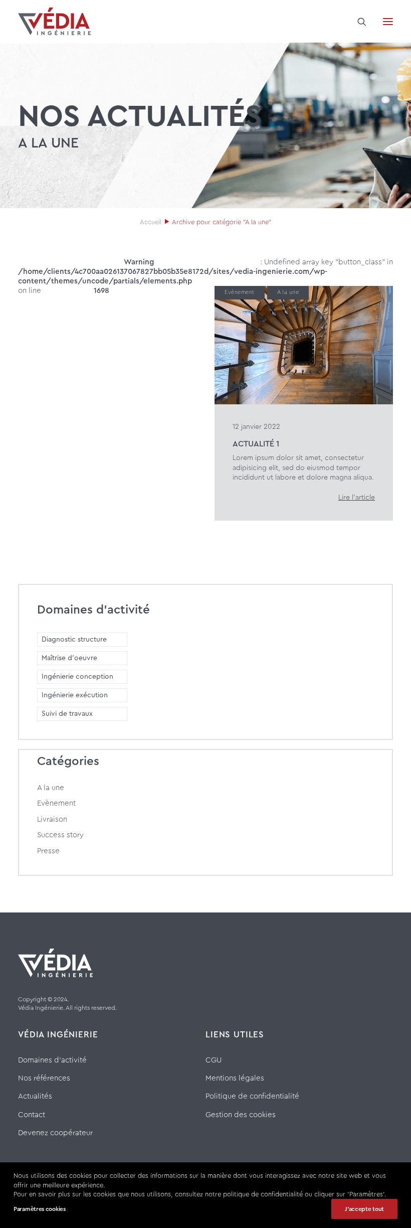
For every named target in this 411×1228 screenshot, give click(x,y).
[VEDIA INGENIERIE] (54, 21)
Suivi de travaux (67, 713)
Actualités (35, 1096)
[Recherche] (357, 21)
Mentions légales (235, 1078)
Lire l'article (356, 497)
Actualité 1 (256, 444)
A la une (288, 292)
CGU (214, 1060)
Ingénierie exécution (75, 695)
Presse (48, 851)
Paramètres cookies (40, 1209)
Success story (60, 835)
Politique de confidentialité (252, 1096)
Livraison (52, 819)
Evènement (240, 292)
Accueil (150, 222)
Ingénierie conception (77, 676)
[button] (388, 21)
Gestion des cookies (241, 1115)
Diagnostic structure (74, 639)
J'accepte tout (364, 1209)
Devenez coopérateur (55, 1133)
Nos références (44, 1078)
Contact (31, 1115)
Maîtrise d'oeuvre (69, 658)
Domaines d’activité (52, 1060)
